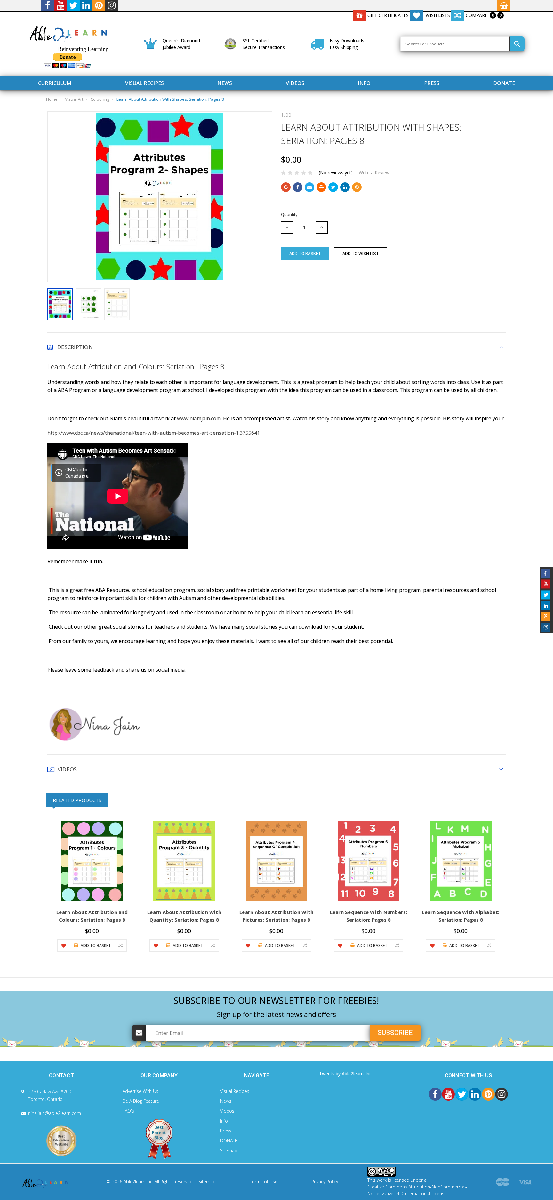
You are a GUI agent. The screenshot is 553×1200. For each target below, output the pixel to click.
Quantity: (290, 214)
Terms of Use (263, 1182)
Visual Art (74, 99)
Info (364, 83)
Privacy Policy (324, 1182)
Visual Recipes (144, 83)
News (224, 83)
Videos (295, 83)
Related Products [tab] (77, 800)
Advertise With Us (140, 1091)
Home (52, 99)
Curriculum (54, 83)
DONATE (504, 83)
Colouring (100, 99)
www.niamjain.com (199, 418)
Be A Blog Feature (141, 1101)
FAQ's (128, 1111)
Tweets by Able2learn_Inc (345, 1073)
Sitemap (228, 1151)
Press (431, 83)
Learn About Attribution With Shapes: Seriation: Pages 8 (170, 99)
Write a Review (374, 173)
